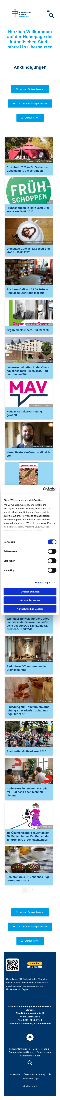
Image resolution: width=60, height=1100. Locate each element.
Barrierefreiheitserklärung (21, 1052)
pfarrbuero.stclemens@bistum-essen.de (30, 1023)
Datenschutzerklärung (34, 1074)
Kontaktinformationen (19, 1049)
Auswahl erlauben (30, 600)
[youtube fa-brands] (30, 1037)
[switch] (52, 551)
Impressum (15, 1074)
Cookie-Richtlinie (41, 1049)
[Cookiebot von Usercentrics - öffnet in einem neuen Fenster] (43, 489)
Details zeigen (42, 582)
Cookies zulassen (30, 591)
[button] (48, 11)
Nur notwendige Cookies (30, 608)
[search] (51, 15)
